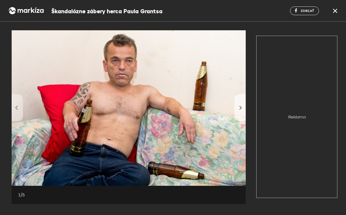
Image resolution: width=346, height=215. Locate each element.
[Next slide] (240, 107)
